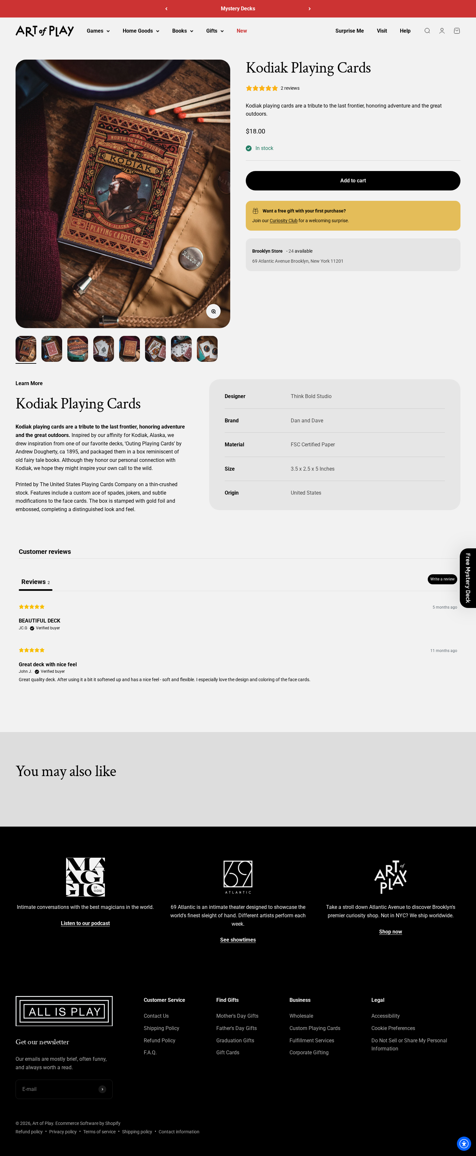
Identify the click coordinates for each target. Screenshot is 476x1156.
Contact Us (156, 1016)
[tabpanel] (238, 642)
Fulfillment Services (311, 1040)
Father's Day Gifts (236, 1028)
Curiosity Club (284, 220)
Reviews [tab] (35, 582)
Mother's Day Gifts (237, 1016)
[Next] (310, 9)
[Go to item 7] (181, 350)
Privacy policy (63, 1131)
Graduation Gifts (235, 1040)
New (242, 31)
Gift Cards (227, 1052)
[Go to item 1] (26, 350)
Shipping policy (137, 1131)
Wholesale (301, 1016)
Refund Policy (160, 1040)
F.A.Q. (150, 1052)
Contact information (179, 1131)
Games (95, 31)
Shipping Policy (161, 1028)
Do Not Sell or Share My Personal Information (409, 1044)
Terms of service (99, 1131)
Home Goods (138, 31)
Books (179, 31)
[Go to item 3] (77, 350)
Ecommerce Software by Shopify (87, 1123)
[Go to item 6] (155, 350)
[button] (468, 578)
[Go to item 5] (129, 350)
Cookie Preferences (393, 1028)
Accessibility (385, 1016)
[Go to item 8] (207, 350)
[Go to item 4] (103, 350)
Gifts (211, 31)
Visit (382, 31)
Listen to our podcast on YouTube (238, 9)
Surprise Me (349, 31)
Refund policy (29, 1131)
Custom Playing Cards (314, 1028)
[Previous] (166, 9)
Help (405, 31)
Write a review (442, 579)
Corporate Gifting (309, 1052)
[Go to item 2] (51, 350)
